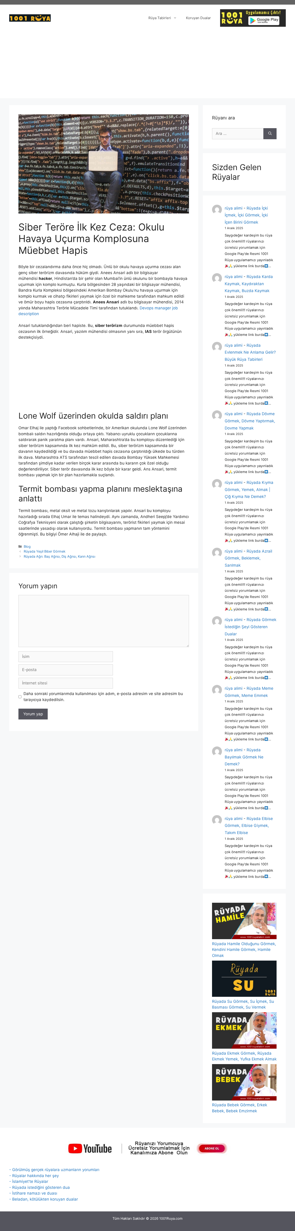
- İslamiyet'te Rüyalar (28, 1181)
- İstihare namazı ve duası (33, 1193)
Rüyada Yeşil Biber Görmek (44, 551)
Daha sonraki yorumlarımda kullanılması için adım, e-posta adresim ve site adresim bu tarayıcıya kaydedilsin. (103, 696)
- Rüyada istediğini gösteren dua (39, 1187)
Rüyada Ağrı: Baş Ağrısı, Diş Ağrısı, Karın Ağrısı (59, 556)
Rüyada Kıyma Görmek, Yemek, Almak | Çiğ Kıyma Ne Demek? (249, 489)
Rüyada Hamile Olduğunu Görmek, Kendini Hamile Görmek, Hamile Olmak (244, 949)
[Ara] (270, 133)
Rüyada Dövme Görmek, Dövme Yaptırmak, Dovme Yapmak (250, 420)
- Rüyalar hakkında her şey (34, 1175)
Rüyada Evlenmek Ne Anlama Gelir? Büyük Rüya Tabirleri (250, 352)
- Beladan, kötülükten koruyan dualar (43, 1199)
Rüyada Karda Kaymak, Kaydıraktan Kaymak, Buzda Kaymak (249, 283)
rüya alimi (233, 208)
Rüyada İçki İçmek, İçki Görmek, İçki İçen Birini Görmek (246, 215)
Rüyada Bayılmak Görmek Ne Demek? (244, 757)
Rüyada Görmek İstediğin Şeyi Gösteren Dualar (250, 626)
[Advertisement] (147, 66)
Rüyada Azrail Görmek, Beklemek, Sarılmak (248, 558)
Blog (27, 546)
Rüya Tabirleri (159, 18)
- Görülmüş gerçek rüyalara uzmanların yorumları (54, 1169)
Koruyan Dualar (198, 18)
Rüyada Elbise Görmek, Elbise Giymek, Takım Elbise (249, 825)
